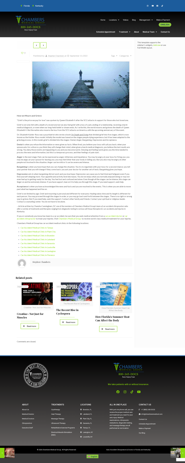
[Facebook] (118, 392)
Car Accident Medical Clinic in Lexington (38, 251)
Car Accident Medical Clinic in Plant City (38, 231)
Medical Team (149, 32)
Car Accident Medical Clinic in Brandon (37, 235)
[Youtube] (139, 392)
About (136, 32)
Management (144, 20)
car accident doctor (113, 216)
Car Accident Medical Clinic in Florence (38, 255)
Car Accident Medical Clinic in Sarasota (38, 243)
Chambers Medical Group (70, 218)
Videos (125, 20)
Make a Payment (163, 20)
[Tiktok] (132, 392)
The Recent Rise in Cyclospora (67, 311)
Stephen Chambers (56, 56)
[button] (114, 20)
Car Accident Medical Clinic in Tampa (37, 227)
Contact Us (165, 32)
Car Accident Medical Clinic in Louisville (38, 247)
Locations (113, 20)
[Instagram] (125, 392)
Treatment (123, 32)
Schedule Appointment (105, 32)
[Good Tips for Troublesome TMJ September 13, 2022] (7, 453)
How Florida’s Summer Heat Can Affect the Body (112, 318)
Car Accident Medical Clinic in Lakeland (38, 239)
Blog (134, 20)
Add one (156, 45)
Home (103, 20)
